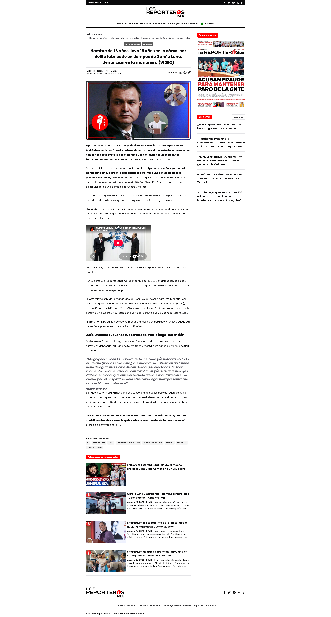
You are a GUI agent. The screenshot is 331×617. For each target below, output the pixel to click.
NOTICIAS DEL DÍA (132, 44)
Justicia (170, 443)
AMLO (110, 443)
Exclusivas (145, 23)
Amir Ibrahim (99, 443)
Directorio (210, 605)
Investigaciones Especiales (183, 23)
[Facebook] (224, 592)
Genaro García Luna (152, 443)
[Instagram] (239, 592)
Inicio (88, 34)
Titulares (122, 23)
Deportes (209, 23)
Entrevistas (159, 23)
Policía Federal (95, 447)
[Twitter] (229, 592)
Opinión (133, 23)
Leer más (238, 117)
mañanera (182, 443)
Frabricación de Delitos (128, 443)
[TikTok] (243, 592)
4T (88, 443)
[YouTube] (234, 592)
